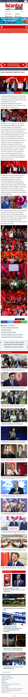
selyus (14, 696)
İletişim (18, 14)
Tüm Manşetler (5, 685)
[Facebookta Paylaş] (3, 93)
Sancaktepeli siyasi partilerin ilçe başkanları (11, 337)
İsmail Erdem (12, 325)
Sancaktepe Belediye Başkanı (8, 332)
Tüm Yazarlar (5, 687)
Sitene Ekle (4, 682)
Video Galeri (9, 16)
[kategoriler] (26, 26)
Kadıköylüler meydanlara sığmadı (13, 347)
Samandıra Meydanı (6, 330)
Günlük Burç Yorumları (7, 678)
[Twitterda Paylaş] (10, 93)
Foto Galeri (18, 16)
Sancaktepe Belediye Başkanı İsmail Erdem (12, 334)
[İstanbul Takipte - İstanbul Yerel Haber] (14, 6)
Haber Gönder (5, 679)
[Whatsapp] (24, 93)
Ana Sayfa (8, 14)
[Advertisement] (14, 48)
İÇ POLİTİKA (11, 69)
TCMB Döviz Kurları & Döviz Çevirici (11, 684)
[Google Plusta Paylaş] (17, 93)
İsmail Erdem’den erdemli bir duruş (9, 327)
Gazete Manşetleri (6, 676)
